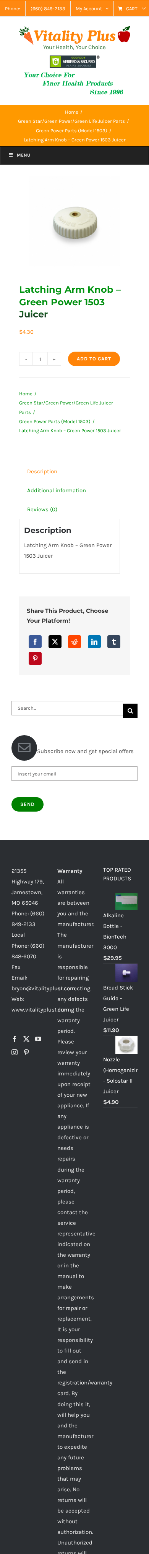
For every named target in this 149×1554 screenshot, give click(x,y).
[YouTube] (38, 1039)
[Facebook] (35, 641)
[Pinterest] (35, 658)
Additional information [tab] (56, 490)
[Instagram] (14, 1052)
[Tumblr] (113, 641)
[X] (55, 641)
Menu (23, 155)
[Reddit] (74, 641)
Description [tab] (42, 471)
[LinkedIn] (94, 641)
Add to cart (94, 359)
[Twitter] (26, 1039)
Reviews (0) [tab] (42, 509)
